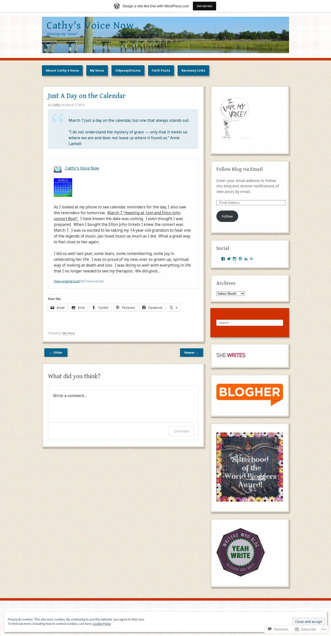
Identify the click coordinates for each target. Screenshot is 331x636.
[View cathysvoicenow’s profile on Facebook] (223, 259)
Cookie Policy (102, 624)
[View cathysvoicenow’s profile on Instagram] (234, 259)
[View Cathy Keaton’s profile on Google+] (252, 259)
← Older (56, 352)
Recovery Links (193, 70)
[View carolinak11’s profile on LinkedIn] (246, 259)
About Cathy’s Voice (62, 70)
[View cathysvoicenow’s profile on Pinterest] (240, 259)
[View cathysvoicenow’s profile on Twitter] (229, 259)
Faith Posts (161, 70)
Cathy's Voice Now (81, 168)
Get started (204, 6)
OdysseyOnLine (128, 70)
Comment (181, 431)
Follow (227, 216)
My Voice (97, 70)
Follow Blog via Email (239, 169)
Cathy (56, 105)
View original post (67, 281)
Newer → (191, 352)
